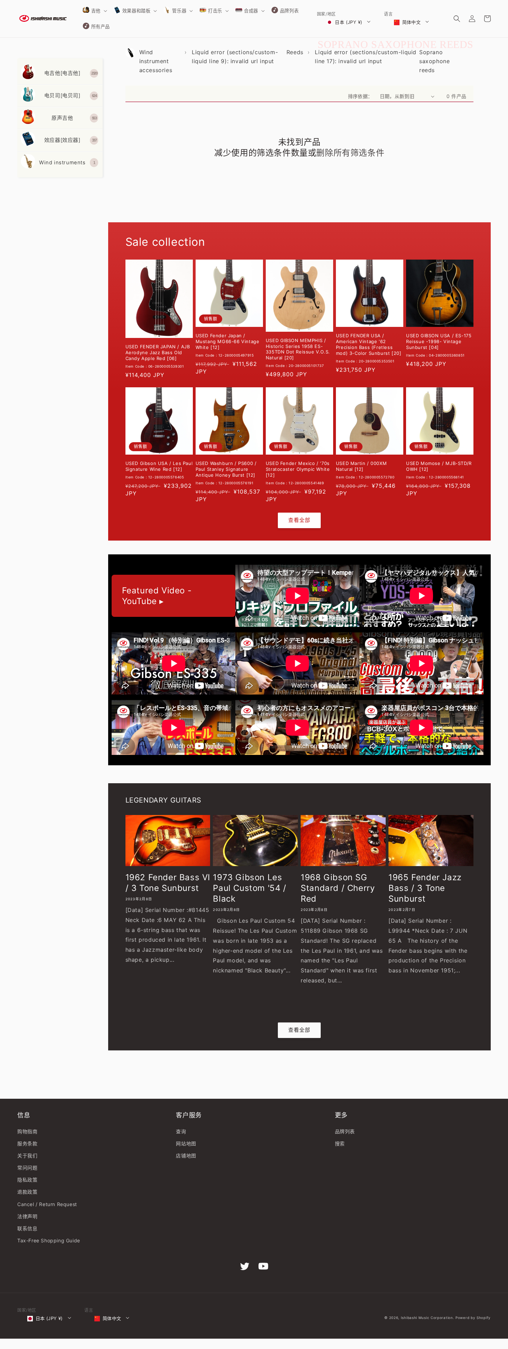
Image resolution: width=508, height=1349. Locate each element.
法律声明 (27, 1216)
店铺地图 (186, 1155)
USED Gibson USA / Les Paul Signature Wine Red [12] (159, 466)
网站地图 (186, 1143)
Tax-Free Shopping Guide (48, 1240)
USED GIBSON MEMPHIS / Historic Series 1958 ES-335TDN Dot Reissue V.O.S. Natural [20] (298, 349)
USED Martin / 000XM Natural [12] (361, 466)
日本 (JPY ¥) (348, 22)
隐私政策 (27, 1180)
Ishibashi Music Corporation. (428, 1318)
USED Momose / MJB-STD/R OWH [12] (439, 466)
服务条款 (27, 1143)
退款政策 (27, 1192)
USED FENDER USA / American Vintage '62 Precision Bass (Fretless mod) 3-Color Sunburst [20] (369, 344)
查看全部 (299, 520)
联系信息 (27, 1228)
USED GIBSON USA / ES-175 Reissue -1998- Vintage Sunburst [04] (438, 341)
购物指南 (27, 1131)
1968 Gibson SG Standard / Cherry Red (338, 888)
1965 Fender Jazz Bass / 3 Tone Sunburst (425, 888)
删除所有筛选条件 (350, 153)
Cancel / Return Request (47, 1204)
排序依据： (360, 96)
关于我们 (27, 1155)
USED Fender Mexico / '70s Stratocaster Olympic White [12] (298, 469)
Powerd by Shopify (473, 1318)
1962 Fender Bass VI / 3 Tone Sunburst (167, 882)
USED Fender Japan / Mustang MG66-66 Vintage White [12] (228, 341)
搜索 (340, 1143)
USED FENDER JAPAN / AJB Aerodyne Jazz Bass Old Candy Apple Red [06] (157, 352)
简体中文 (411, 22)
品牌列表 (345, 1131)
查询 (181, 1131)
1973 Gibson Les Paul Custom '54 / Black (249, 888)
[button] (94, 11)
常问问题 (27, 1168)
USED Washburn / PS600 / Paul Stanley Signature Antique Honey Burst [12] (226, 469)
